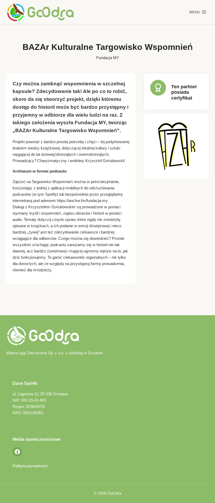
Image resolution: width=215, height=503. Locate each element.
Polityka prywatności (30, 466)
